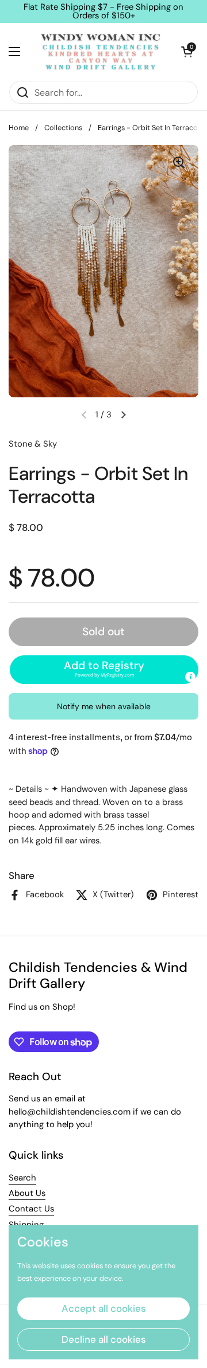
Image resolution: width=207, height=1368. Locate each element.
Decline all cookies (104, 1339)
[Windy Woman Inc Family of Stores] (101, 52)
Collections (63, 127)
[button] (186, 51)
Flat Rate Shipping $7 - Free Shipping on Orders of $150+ (103, 11)
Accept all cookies (104, 1308)
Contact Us (31, 1208)
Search (22, 1177)
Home (19, 127)
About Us (27, 1193)
